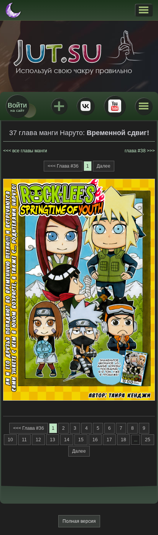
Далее (103, 166)
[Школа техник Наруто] (79, 52)
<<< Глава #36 (63, 166)
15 (81, 439)
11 (24, 439)
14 (66, 439)
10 (10, 439)
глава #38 (135, 150)
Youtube (114, 106)
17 (109, 439)
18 (123, 439)
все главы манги (29, 150)
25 (147, 439)
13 (52, 439)
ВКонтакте (85, 106)
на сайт (17, 107)
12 (38, 439)
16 (95, 439)
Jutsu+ (59, 106)
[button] (143, 10)
